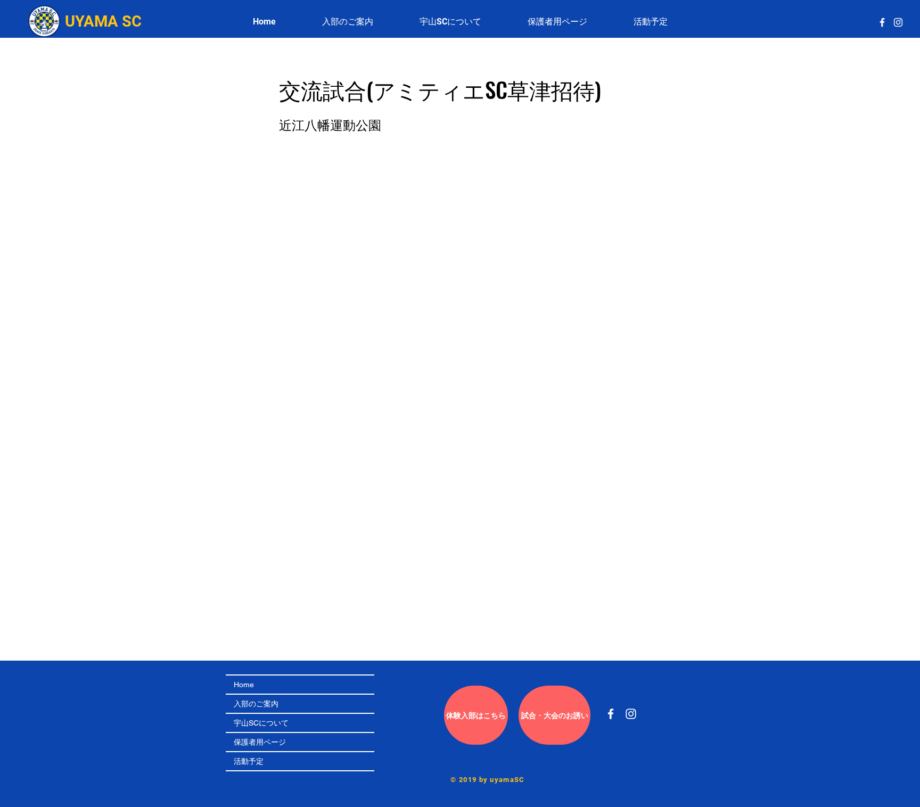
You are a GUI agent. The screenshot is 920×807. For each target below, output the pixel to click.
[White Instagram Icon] (898, 22)
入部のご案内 (256, 703)
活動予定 (249, 761)
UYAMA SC (103, 21)
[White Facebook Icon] (882, 22)
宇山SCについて (261, 723)
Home (244, 684)
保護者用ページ (260, 742)
